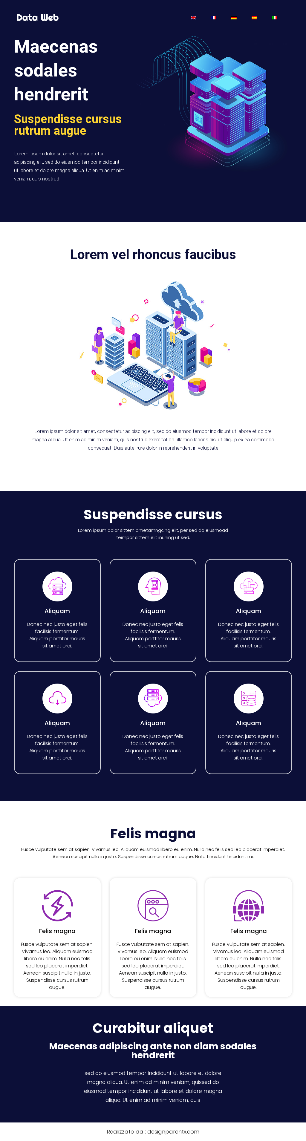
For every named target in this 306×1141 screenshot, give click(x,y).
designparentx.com (173, 1131)
